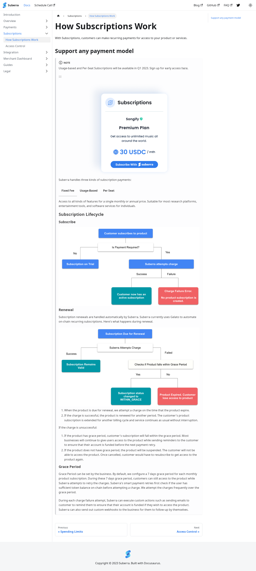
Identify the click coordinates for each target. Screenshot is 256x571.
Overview (9, 21)
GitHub (211, 5)
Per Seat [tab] (108, 190)
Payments (10, 27)
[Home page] (58, 16)
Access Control (15, 46)
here (184, 68)
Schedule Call (43, 5)
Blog (197, 5)
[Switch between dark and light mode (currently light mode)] (250, 5)
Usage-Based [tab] (89, 190)
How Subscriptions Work (22, 40)
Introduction (11, 15)
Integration (10, 52)
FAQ (226, 5)
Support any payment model (226, 17)
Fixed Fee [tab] (67, 190)
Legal (6, 71)
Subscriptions (12, 33)
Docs (27, 5)
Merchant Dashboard (17, 58)
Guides (8, 65)
